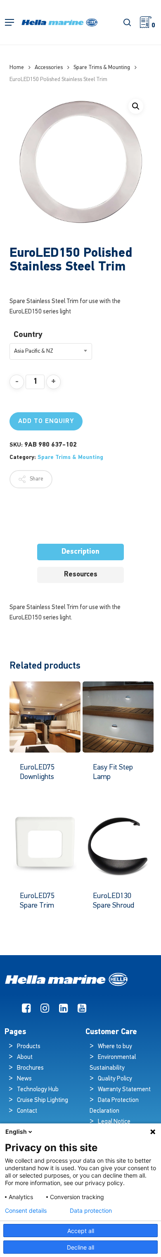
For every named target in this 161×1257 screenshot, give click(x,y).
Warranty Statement (124, 1090)
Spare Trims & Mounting (101, 68)
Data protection (91, 1210)
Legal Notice (114, 1122)
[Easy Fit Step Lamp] (118, 717)
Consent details (26, 1210)
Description (80, 552)
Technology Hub (38, 1090)
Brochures (30, 1068)
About (25, 1057)
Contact (27, 1111)
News (24, 1079)
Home (16, 68)
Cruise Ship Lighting (42, 1100)
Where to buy (115, 1047)
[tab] (80, 552)
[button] (9, 22)
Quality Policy (115, 1079)
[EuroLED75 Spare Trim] (44, 845)
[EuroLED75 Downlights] (44, 717)
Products (28, 1047)
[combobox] (50, 351)
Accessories (49, 68)
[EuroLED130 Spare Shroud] (118, 845)
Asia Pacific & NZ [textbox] (33, 351)
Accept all (80, 1230)
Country (28, 335)
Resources (80, 574)
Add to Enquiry (46, 421)
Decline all (80, 1247)
